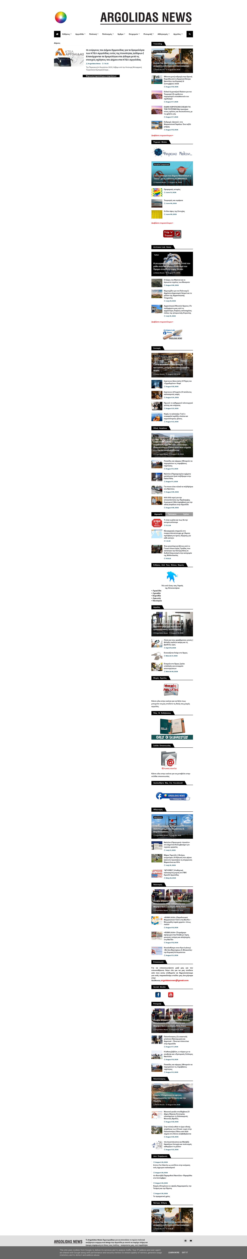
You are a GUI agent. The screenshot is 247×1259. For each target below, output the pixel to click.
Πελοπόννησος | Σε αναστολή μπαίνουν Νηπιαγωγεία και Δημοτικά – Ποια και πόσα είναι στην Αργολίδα (176, 1040)
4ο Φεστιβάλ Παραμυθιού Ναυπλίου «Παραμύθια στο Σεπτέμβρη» (172, 1176)
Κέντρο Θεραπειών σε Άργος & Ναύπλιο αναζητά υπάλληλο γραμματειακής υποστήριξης (168, 626)
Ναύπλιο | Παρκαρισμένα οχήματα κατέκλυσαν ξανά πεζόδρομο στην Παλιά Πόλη (177, 476)
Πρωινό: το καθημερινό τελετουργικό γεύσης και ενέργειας (178, 404)
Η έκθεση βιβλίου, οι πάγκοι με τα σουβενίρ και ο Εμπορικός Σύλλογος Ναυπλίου (178, 1054)
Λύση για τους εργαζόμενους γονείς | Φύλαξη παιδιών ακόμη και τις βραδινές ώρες (178, 642)
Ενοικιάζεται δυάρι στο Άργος (176, 653)
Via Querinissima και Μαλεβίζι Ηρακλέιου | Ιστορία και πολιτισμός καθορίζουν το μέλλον (178, 1144)
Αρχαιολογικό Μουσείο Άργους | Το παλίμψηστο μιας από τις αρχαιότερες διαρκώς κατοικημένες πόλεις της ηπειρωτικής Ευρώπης (178, 309)
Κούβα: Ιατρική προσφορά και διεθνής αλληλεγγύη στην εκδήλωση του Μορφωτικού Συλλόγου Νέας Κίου (171, 904)
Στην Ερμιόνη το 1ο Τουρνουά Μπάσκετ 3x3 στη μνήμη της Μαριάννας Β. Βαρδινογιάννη (172, 829)
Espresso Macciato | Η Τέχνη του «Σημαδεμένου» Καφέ (178, 382)
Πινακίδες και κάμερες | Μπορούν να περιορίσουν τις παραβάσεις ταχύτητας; (178, 463)
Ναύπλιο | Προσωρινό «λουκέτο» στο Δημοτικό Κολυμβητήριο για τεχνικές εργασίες (177, 844)
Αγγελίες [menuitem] (177, 34)
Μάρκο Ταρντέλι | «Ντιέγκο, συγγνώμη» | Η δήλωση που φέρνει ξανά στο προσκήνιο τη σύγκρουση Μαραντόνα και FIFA (178, 858)
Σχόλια (186, 514)
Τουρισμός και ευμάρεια (173, 200)
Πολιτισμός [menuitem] (107, 34)
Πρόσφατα (172, 514)
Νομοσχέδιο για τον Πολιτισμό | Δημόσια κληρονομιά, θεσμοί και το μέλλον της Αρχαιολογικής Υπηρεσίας (178, 294)
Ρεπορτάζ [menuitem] (148, 34)
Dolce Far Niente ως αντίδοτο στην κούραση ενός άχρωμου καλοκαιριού (171, 64)
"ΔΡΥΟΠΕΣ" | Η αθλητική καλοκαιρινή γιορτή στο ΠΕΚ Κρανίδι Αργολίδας (175, 872)
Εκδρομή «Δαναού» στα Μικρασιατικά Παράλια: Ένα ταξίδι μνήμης (177, 124)
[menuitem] (57, 34)
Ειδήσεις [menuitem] (66, 34)
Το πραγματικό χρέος (161, 1196)
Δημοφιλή (158, 514)
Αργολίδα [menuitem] (79, 34)
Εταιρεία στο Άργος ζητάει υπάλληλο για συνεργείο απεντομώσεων (174, 666)
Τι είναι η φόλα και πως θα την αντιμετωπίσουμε (176, 521)
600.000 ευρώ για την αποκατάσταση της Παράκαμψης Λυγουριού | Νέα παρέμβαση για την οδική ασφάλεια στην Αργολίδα (178, 501)
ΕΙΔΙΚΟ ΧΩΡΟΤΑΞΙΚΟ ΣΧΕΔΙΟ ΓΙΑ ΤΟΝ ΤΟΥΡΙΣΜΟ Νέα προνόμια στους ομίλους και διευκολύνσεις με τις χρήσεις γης (178, 110)
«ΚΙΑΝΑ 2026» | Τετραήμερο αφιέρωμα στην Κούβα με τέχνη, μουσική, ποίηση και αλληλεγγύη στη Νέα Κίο (177, 936)
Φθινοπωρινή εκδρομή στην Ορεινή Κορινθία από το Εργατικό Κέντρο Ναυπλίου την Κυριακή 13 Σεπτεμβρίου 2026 (178, 80)
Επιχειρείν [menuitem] (133, 34)
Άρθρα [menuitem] (120, 34)
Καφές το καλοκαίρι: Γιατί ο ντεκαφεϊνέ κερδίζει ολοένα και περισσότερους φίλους (176, 416)
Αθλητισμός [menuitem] (163, 34)
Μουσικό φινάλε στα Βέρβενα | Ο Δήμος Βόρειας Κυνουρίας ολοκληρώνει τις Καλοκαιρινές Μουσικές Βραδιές (176, 1115)
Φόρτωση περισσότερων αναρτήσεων (101, 76)
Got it (185, 1253)
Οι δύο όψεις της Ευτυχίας (174, 211)
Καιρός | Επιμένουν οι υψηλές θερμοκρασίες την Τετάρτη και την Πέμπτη (169, 1098)
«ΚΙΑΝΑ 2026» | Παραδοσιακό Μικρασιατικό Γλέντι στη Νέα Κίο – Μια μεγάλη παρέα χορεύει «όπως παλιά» (177, 921)
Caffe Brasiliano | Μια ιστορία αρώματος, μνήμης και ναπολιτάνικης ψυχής (171, 367)
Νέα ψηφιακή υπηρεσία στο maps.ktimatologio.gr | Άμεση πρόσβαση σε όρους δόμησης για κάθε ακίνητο (177, 534)
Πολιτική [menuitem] (93, 34)
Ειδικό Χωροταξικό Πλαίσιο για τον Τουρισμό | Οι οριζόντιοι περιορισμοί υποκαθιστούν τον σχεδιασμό (178, 95)
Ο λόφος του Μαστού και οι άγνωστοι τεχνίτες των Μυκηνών (177, 281)
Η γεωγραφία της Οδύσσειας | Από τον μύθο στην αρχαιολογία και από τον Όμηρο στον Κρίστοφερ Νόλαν (171, 266)
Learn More (173, 1253)
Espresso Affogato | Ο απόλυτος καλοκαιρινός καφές (178, 393)
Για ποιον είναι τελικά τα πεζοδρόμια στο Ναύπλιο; (178, 488)
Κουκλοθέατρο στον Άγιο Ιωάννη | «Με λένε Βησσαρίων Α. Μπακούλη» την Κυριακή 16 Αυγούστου (178, 950)
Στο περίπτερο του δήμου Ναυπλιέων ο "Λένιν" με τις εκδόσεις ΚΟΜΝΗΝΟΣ (172, 177)
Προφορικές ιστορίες (172, 189)
